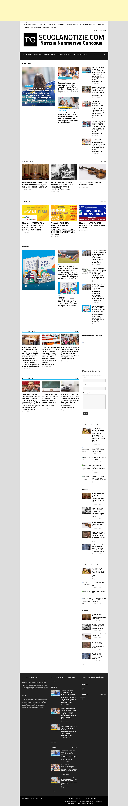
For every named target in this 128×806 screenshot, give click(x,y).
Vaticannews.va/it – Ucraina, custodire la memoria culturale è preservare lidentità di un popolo (98, 535)
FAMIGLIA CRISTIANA (45, 24)
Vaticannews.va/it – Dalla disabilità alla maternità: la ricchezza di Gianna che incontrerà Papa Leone (62, 185)
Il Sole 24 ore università (90, 677)
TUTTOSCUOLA (27, 24)
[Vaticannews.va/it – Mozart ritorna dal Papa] (86, 522)
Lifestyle (84, 685)
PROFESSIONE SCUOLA (86, 24)
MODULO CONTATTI (36, 27)
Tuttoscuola (28, 85)
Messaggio (86, 393)
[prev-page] (23, 196)
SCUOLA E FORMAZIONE (72, 24)
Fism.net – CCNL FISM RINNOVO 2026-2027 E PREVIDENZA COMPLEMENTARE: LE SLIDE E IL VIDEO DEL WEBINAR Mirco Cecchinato (63, 228)
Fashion (54, 687)
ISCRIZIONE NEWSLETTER (49, 27)
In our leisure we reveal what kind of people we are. (98, 449)
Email (85, 385)
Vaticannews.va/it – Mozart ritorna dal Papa (90, 183)
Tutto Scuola (27, 64)
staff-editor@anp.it (33, 285)
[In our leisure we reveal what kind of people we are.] (86, 448)
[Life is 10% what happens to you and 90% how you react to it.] (86, 465)
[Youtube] (97, 30)
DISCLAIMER (26, 27)
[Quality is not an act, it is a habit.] (86, 457)
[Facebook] (95, 30)
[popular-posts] (85, 424)
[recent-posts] (91, 424)
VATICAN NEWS (27, 161)
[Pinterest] (101, 30)
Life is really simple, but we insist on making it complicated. (99, 478)
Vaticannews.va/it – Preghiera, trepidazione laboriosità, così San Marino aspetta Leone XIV (35, 184)
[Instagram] (103, 30)
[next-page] (26, 196)
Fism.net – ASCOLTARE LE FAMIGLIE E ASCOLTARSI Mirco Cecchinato (92, 225)
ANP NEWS (26, 247)
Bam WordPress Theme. (30, 701)
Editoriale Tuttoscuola (33, 102)
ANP (26, 271)
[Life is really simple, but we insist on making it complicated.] (86, 476)
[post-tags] (103, 424)
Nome (85, 377)
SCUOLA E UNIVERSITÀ (58, 24)
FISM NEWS (35, 24)
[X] (99, 30)
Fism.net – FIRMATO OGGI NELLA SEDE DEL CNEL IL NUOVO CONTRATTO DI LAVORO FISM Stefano (33, 226)
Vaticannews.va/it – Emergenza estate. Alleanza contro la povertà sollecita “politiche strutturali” (98, 548)
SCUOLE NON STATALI (98, 24)
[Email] (105, 30)
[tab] (85, 424)
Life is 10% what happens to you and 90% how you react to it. (98, 467)
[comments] (97, 424)
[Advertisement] (44, 10)
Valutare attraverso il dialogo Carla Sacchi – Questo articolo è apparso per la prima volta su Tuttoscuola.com (98, 91)
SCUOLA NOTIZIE (28, 378)
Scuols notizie (57, 677)
